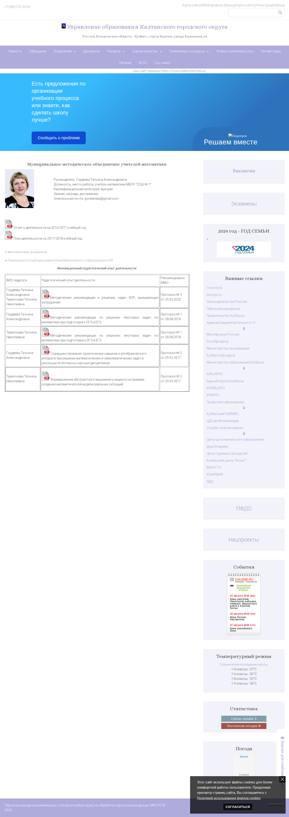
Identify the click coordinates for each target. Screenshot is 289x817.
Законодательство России (227, 301)
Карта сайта (191, 5)
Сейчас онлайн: (244, 718)
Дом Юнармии (217, 446)
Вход (280, 5)
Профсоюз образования (225, 402)
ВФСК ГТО (214, 467)
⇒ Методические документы (26, 252)
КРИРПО (213, 395)
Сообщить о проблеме (59, 138)
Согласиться (238, 807)
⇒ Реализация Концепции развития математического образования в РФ (59, 260)
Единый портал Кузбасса (225, 381)
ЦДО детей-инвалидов (223, 421)
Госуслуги (214, 287)
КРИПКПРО (216, 388)
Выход (230, 5)
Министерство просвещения (228, 348)
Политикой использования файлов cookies (228, 798)
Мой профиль (213, 5)
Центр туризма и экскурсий (227, 453)
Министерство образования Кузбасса (235, 362)
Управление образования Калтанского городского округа (146, 26)
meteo (244, 775)
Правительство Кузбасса (226, 315)
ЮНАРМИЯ (215, 474)
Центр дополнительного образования (235, 439)
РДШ (210, 481)
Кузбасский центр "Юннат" (226, 460)
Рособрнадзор (218, 341)
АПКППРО (215, 374)
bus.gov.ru (214, 294)
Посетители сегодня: (244, 726)
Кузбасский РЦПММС (222, 414)
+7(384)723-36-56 (17, 7)
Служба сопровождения (225, 428)
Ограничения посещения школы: (244, 664)
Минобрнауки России (223, 334)
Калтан (244, 756)
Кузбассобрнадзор (221, 355)
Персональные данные (223, 308)
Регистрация (265, 5)
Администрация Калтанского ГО (231, 322)
